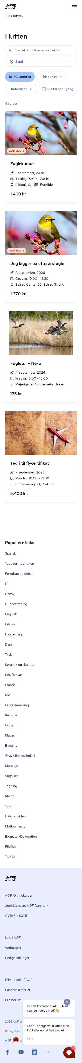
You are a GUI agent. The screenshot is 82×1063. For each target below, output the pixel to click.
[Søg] (10, 50)
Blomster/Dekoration (21, 836)
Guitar (10, 725)
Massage (11, 765)
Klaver (10, 735)
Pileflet (10, 846)
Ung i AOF (13, 937)
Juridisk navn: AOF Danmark (26, 905)
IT (6, 584)
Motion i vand (15, 826)
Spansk (10, 553)
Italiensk (11, 715)
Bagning (11, 745)
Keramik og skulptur (20, 664)
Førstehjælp (14, 634)
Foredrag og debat (19, 573)
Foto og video (15, 816)
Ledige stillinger (17, 958)
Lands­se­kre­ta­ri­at (17, 990)
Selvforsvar (13, 675)
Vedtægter (13, 947)
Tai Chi (10, 856)
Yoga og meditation (19, 563)
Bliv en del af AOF (19, 979)
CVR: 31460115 (16, 915)
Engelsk (11, 614)
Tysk (8, 654)
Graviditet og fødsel (20, 755)
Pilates (10, 624)
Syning (10, 806)
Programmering (17, 705)
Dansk (9, 594)
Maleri (10, 796)
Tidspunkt (49, 77)
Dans (9, 644)
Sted (19, 61)
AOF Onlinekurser (19, 895)
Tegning (11, 786)
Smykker (11, 776)
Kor (7, 695)
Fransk (10, 685)
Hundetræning (16, 604)
